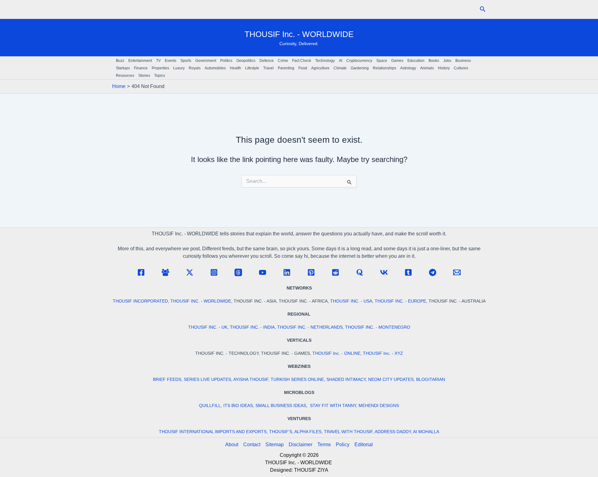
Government (205, 60)
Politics (226, 60)
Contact (251, 444)
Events (170, 60)
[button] (483, 9)
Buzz (120, 60)
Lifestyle (252, 68)
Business (463, 60)
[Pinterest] (311, 272)
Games (397, 60)
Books (434, 60)
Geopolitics (245, 60)
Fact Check (301, 60)
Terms (324, 444)
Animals (427, 68)
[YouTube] (262, 272)
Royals (195, 68)
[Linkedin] (287, 272)
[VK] (384, 272)
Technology (325, 60)
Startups (123, 68)
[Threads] (238, 272)
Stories (144, 75)
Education (416, 60)
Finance (141, 68)
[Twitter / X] (189, 272)
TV (158, 60)
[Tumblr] (408, 272)
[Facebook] (141, 272)
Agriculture (320, 68)
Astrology (408, 68)
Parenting (286, 68)
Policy (342, 444)
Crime (283, 60)
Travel (268, 68)
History (444, 68)
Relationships (384, 68)
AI (340, 60)
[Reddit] (335, 272)
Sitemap (274, 444)
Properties (160, 68)
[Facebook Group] (165, 272)
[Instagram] (214, 272)
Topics (159, 75)
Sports (185, 60)
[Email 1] (457, 272)
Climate (340, 68)
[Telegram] (432, 272)
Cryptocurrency (359, 60)
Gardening (360, 68)
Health (235, 68)
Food (302, 68)
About (231, 444)
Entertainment (140, 60)
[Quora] (359, 272)
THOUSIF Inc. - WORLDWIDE (299, 34)
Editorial (363, 444)
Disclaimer (300, 444)
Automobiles (215, 68)
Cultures (461, 68)
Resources (125, 75)
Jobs (447, 60)
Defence (266, 60)
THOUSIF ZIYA (311, 470)
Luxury (179, 68)
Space (381, 60)
